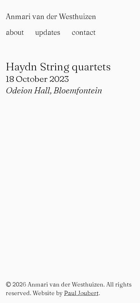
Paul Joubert (81, 293)
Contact (83, 32)
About (15, 32)
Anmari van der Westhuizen (51, 16)
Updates (47, 32)
